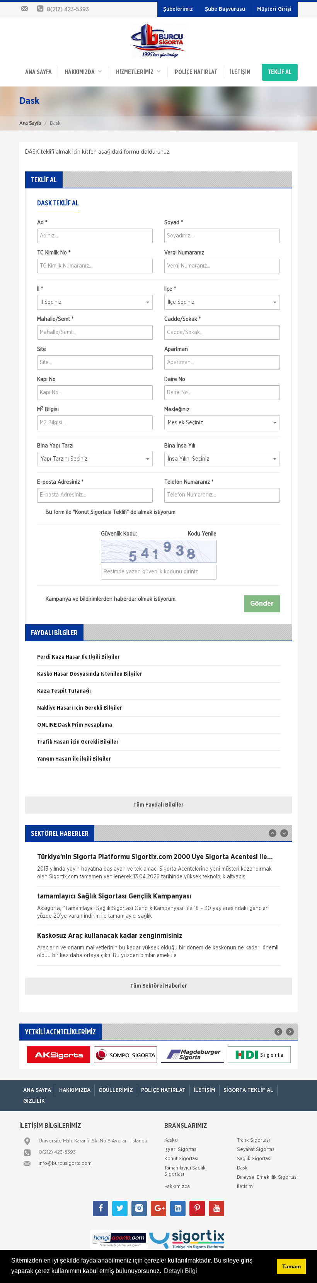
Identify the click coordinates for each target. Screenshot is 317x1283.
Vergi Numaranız (184, 253)
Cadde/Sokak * (182, 319)
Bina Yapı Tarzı (55, 446)
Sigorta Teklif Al (248, 1090)
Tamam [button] (291, 1266)
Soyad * (173, 222)
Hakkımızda (81, 72)
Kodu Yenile (202, 534)
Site (41, 349)
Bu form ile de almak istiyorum (110, 512)
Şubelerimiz (178, 9)
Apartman (176, 349)
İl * (40, 289)
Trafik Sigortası (253, 1140)
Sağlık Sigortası (254, 1158)
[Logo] (158, 40)
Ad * (42, 222)
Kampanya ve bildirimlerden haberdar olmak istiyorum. (110, 599)
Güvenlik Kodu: (158, 534)
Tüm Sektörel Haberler (158, 986)
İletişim (240, 72)
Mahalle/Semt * (55, 319)
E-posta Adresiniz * (60, 482)
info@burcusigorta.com (65, 1163)
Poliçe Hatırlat (196, 72)
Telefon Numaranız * (188, 482)
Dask (242, 1168)
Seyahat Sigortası (256, 1149)
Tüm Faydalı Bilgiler (158, 805)
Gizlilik (34, 1101)
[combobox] (95, 302)
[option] (158, 660)
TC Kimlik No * (53, 253)
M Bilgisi (48, 409)
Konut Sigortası (181, 1158)
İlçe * (170, 289)
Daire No (174, 379)
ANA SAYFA (38, 72)
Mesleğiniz (176, 409)
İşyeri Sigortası (181, 1149)
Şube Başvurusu (225, 9)
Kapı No (46, 379)
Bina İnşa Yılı (179, 446)
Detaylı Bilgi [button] (180, 1271)
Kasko (171, 1140)
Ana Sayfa (30, 123)
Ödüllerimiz (116, 1090)
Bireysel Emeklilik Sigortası (267, 1177)
